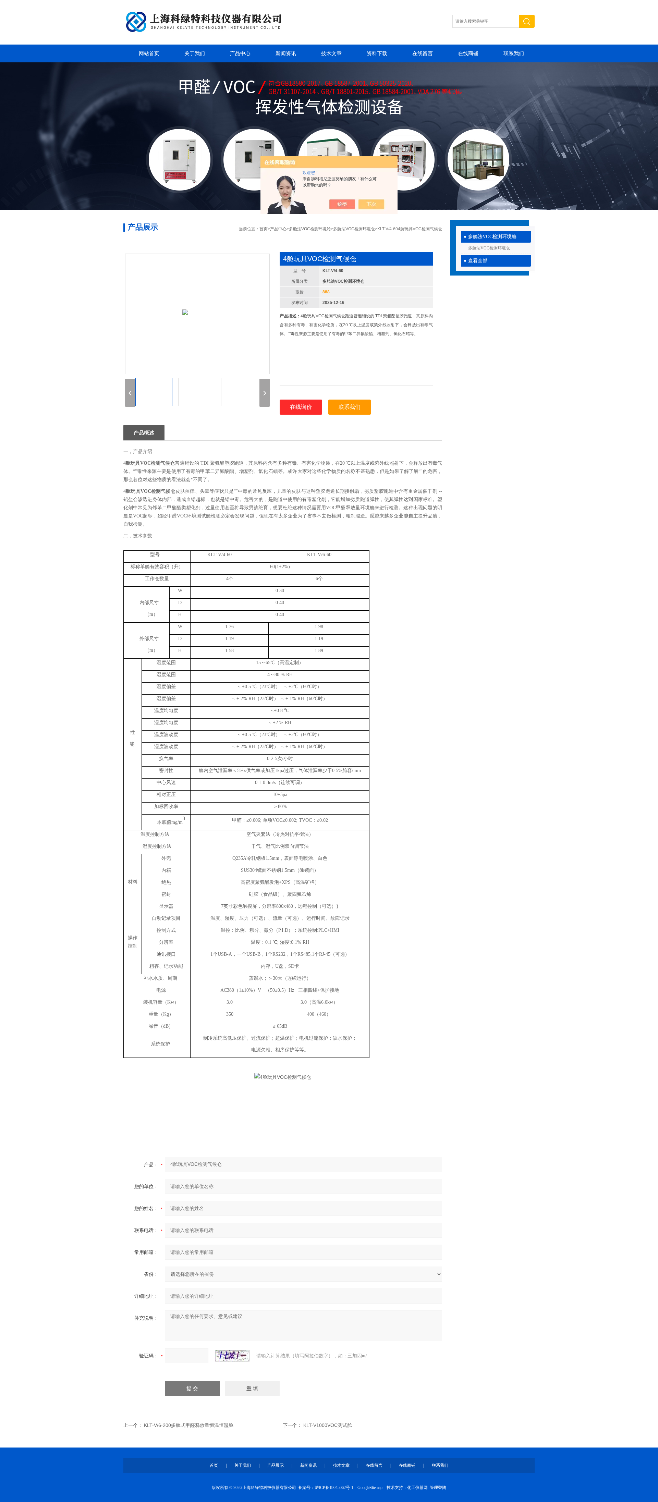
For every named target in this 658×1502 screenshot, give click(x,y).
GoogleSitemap (369, 1487)
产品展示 (275, 1465)
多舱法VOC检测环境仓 (489, 248)
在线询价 (301, 407)
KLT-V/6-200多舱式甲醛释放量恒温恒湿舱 (188, 1425)
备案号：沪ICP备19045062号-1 (325, 1487)
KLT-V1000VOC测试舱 (327, 1425)
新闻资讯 (286, 53)
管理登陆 (438, 1487)
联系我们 (513, 53)
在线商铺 (468, 53)
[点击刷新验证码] (232, 1355)
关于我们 (194, 53)
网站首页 (149, 53)
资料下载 (377, 53)
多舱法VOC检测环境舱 (492, 236)
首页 (263, 229)
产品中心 (240, 53)
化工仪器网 (417, 1487)
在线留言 (422, 53)
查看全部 (477, 260)
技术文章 (331, 53)
